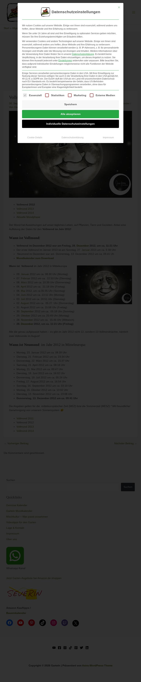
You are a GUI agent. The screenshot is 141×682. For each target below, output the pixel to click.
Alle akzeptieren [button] (71, 114)
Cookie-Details (34, 137)
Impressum (108, 137)
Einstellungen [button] (65, 60)
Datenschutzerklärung (83, 54)
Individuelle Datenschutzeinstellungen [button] (70, 123)
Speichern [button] (70, 104)
